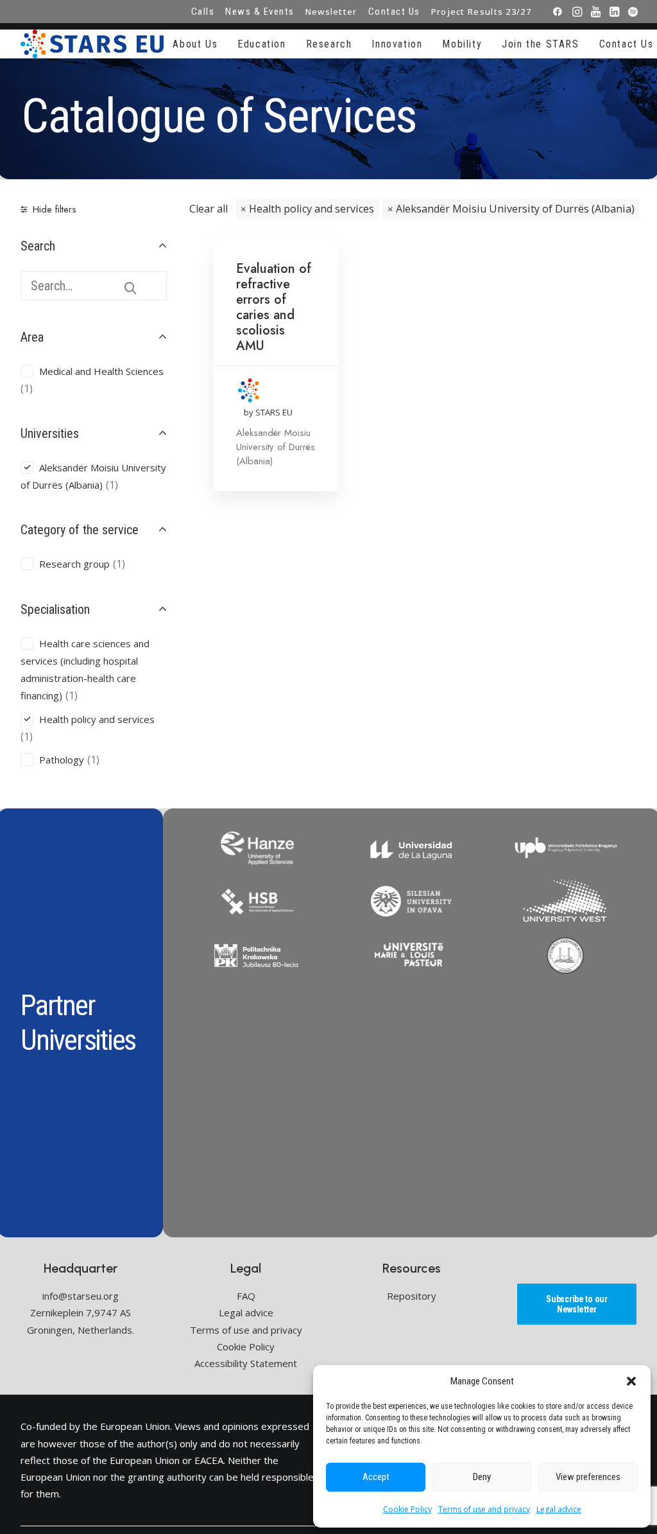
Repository (411, 1295)
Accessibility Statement (245, 1363)
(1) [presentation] (27, 388)
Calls (203, 11)
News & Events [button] (259, 11)
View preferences (588, 1477)
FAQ (246, 1295)
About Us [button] (195, 44)
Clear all (208, 209)
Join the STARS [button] (540, 44)
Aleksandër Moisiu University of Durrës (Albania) (515, 209)
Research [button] (329, 44)
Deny (482, 1477)
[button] (631, 1381)
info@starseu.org (80, 1295)
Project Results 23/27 (481, 11)
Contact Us (394, 11)
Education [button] (261, 44)
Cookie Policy (407, 1509)
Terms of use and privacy (484, 1509)
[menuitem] (203, 11)
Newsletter (331, 11)
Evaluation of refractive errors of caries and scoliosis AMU (273, 307)
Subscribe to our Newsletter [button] (577, 1304)
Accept (376, 1477)
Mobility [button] (462, 44)
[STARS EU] (92, 44)
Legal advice (558, 1509)
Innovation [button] (396, 44)
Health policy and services (311, 209)
